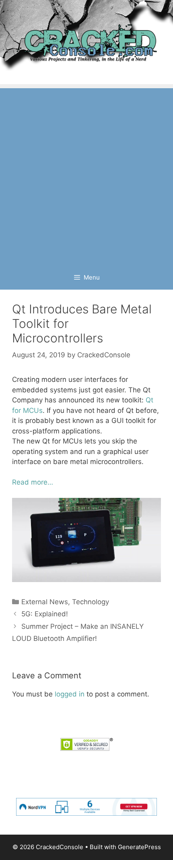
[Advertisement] (86, 174)
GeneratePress (139, 847)
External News (44, 602)
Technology (90, 602)
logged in (69, 694)
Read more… (32, 482)
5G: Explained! (44, 614)
